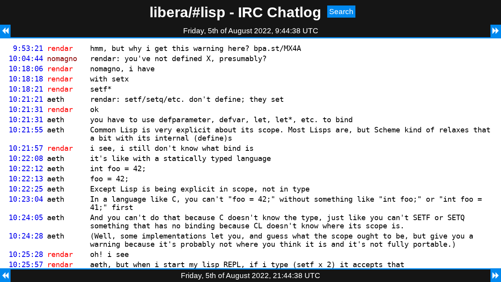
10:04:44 (26, 58)
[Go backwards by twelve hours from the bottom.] (5, 275)
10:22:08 (26, 158)
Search (341, 11)
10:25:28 (26, 254)
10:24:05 (26, 217)
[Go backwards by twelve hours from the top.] (5, 31)
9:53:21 (28, 48)
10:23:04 (26, 199)
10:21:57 (26, 148)
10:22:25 (26, 189)
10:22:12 (26, 168)
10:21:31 (26, 109)
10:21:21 (26, 99)
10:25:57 (26, 264)
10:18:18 (26, 79)
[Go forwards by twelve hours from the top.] (495, 31)
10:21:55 (26, 130)
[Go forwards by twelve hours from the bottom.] (495, 275)
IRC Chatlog (279, 12)
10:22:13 (26, 179)
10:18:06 (26, 69)
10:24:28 (26, 236)
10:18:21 (26, 89)
